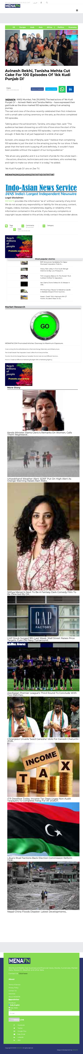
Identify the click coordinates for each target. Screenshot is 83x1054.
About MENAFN (14, 997)
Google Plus (21, 1031)
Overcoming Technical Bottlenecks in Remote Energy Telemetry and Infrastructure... (32, 349)
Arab (32, 27)
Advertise (12, 994)
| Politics (60, 27)
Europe (22, 27)
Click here (23, 974)
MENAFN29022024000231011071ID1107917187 (29, 174)
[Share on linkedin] (70, 89)
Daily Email (21, 1034)
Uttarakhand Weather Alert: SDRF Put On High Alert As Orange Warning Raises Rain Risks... (39, 479)
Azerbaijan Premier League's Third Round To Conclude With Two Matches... (42, 694)
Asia (40, 27)
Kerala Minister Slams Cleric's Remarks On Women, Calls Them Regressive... (39, 433)
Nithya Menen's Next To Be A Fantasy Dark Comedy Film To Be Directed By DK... (41, 593)
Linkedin (20, 1037)
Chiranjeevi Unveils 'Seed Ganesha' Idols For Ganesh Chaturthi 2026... (42, 740)
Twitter (20, 1028)
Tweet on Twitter (51, 89)
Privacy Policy (13, 988)
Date (8, 88)
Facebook (21, 1025)
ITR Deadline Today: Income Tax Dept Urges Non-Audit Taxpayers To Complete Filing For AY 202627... (39, 799)
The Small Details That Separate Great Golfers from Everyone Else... (27, 352)
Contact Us (12, 991)
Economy (72, 27)
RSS (19, 1040)
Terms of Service (14, 985)
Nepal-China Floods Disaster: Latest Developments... (37, 911)
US (11, 27)
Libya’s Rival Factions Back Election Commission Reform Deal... (39, 859)
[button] (41, 2)
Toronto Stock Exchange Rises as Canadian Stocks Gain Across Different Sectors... (32, 356)
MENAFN (10, 99)
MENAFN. (19, 1048)
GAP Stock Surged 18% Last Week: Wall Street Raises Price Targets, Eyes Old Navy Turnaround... (41, 639)
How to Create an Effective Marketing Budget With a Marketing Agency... (29, 359)
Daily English (15, 1005)
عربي (35, 2)
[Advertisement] (42, 18)
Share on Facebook (37, 89)
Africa (49, 27)
